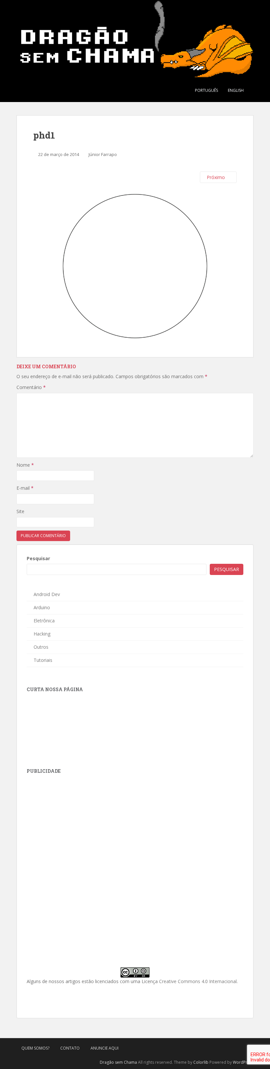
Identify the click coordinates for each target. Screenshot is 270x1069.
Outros (41, 647)
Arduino (42, 607)
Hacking (42, 634)
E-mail (25, 488)
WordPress (243, 1062)
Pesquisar (38, 558)
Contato (70, 1048)
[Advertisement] (76, 823)
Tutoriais (43, 660)
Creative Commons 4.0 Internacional (198, 981)
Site (20, 511)
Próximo (216, 177)
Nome (25, 465)
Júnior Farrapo (103, 154)
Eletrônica (44, 620)
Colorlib (200, 1062)
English (236, 90)
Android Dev (47, 594)
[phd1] (135, 266)
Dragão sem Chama (118, 1062)
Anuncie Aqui (105, 1048)
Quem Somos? (35, 1048)
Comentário (31, 387)
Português (206, 90)
